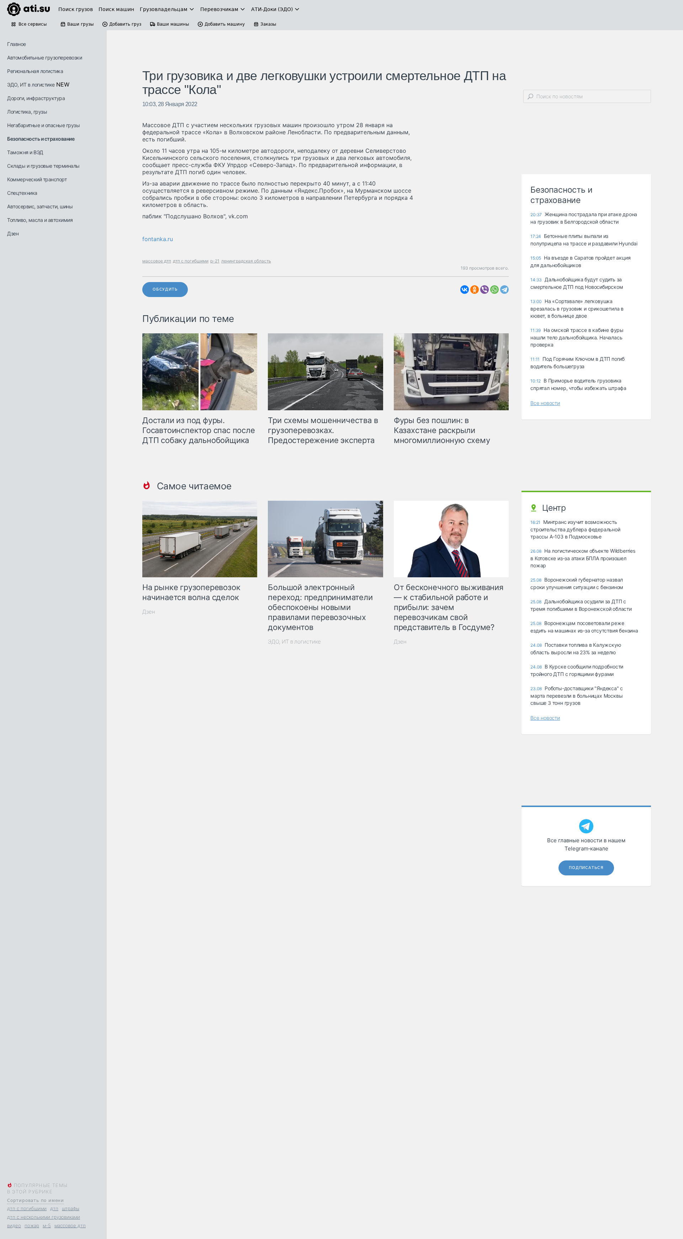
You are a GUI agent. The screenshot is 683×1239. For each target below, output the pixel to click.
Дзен (12, 233)
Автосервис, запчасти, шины (40, 206)
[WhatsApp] (494, 289)
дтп (54, 1208)
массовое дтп (70, 1225)
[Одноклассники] (474, 289)
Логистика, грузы (27, 112)
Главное (16, 44)
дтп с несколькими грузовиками (43, 1217)
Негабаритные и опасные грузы (43, 125)
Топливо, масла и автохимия (40, 220)
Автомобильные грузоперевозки (44, 57)
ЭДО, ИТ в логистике (31, 85)
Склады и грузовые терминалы (43, 166)
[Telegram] (504, 289)
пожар (32, 1225)
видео (14, 1225)
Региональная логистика (35, 71)
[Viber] (484, 289)
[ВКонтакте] (464, 289)
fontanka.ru (157, 239)
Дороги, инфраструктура (36, 98)
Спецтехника (22, 193)
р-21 (214, 261)
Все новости (545, 403)
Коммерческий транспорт (37, 179)
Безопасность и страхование (40, 139)
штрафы (70, 1208)
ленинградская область (246, 261)
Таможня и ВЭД (25, 152)
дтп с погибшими (27, 1208)
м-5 (47, 1225)
